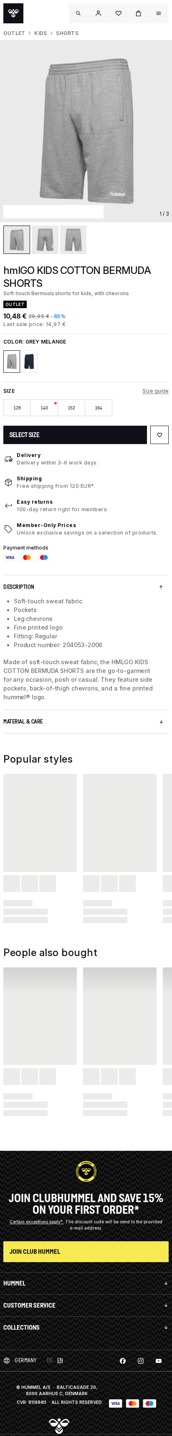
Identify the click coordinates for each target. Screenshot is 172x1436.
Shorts (67, 33)
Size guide (155, 391)
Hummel (14, 1283)
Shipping (29, 478)
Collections (21, 1327)
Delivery (28, 455)
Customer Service (29, 1305)
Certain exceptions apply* (37, 1221)
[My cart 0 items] (139, 13)
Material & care (23, 721)
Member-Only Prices (46, 525)
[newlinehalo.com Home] (13, 13)
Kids (40, 33)
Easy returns (35, 502)
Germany (26, 1360)
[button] (99, 13)
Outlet (14, 33)
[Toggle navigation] (78, 13)
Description (19, 587)
